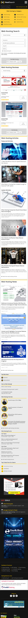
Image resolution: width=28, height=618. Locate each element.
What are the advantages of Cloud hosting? (10, 442)
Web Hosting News (9, 282)
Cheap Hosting (7, 19)
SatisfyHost (6, 468)
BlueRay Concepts (8, 471)
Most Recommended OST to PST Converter (10, 455)
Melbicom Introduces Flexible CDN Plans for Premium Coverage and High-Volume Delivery (14, 303)
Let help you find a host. (6, 392)
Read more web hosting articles (10, 276)
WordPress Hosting (7, 24)
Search (4, 48)
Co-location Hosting (16, 569)
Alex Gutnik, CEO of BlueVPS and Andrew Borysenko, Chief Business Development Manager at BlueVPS (16, 422)
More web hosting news (8, 370)
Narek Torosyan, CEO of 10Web (14, 400)
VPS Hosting (19, 19)
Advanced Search (7, 51)
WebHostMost (6, 380)
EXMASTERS (4, 119)
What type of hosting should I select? (9, 389)
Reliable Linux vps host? (6, 451)
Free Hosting (15, 570)
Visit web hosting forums (8, 459)
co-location (10, 53)
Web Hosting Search (10, 31)
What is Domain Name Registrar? (8, 435)
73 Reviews (3, 120)
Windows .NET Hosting (21, 17)
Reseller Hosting (20, 21)
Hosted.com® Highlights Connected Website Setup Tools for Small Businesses (13, 332)
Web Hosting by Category (14, 11)
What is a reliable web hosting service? (9, 439)
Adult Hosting (6, 17)
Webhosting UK (5, 578)
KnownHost (4, 93)
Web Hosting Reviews (10, 67)
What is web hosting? (6, 386)
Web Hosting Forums (21, 6)
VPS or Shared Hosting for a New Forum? (10, 448)
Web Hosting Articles (9, 138)
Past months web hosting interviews (11, 428)
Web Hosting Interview (7, 397)
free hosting (17, 53)
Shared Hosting (7, 14)
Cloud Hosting (6, 21)
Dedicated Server (20, 14)
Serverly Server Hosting (8, 466)
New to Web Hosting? (6, 384)
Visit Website (23, 97)
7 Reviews (3, 94)
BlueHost (5, 377)
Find (20, 61)
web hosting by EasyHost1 (17, 578)
